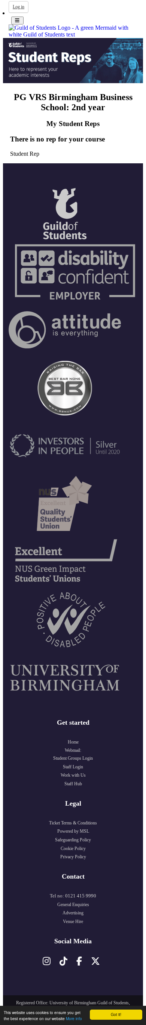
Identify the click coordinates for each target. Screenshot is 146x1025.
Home (73, 742)
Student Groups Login (73, 758)
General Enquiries (73, 904)
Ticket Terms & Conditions (73, 823)
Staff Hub (73, 783)
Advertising (73, 913)
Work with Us (73, 775)
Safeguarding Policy (73, 840)
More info (74, 1018)
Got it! (116, 1014)
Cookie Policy (73, 848)
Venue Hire (73, 921)
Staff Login (73, 767)
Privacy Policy (73, 856)
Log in (18, 6)
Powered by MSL (73, 831)
